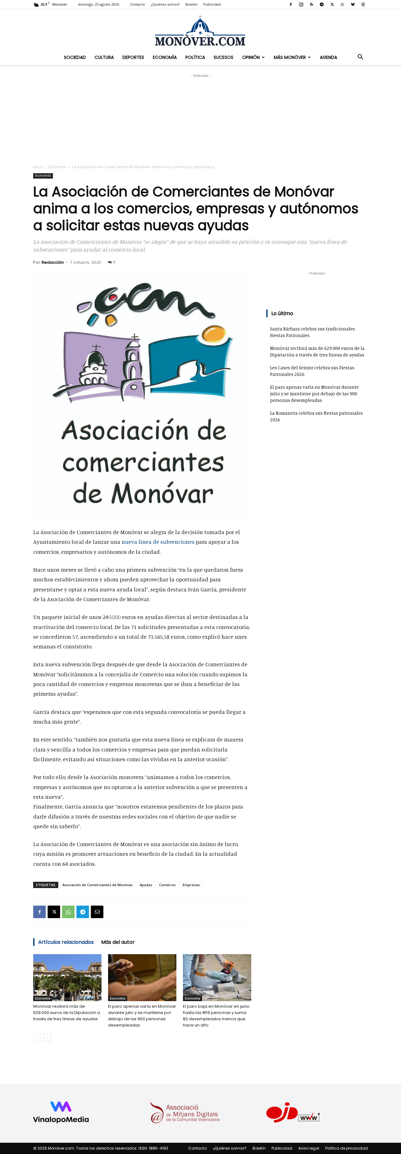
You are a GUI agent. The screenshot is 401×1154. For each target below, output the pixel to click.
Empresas (191, 884)
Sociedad (75, 57)
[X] (332, 4)
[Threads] (363, 4)
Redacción (53, 262)
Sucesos (223, 57)
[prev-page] (37, 1038)
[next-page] (47, 1038)
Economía (165, 57)
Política (195, 57)
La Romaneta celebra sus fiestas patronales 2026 (316, 416)
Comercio (167, 884)
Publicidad (212, 4)
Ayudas (146, 884)
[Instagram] (301, 4)
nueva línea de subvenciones (158, 541)
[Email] (97, 912)
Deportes (133, 57)
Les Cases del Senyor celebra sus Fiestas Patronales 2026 (312, 371)
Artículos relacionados (66, 942)
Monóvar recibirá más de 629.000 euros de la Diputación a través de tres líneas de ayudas (66, 1012)
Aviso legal (308, 1148)
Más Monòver (290, 57)
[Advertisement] (200, 118)
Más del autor (118, 942)
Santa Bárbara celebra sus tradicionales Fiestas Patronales (312, 332)
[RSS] (311, 4)
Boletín (191, 4)
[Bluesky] (352, 4)
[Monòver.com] (200, 30)
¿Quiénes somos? (165, 4)
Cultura (104, 57)
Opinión (251, 57)
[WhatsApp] (342, 4)
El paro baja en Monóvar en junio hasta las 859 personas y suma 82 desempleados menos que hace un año (216, 1015)
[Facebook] (290, 4)
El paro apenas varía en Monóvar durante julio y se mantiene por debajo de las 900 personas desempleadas (142, 1015)
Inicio (38, 166)
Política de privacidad (346, 1148)
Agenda (328, 57)
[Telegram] (321, 4)
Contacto (137, 4)
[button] (360, 57)
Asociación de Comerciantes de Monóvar (97, 884)
